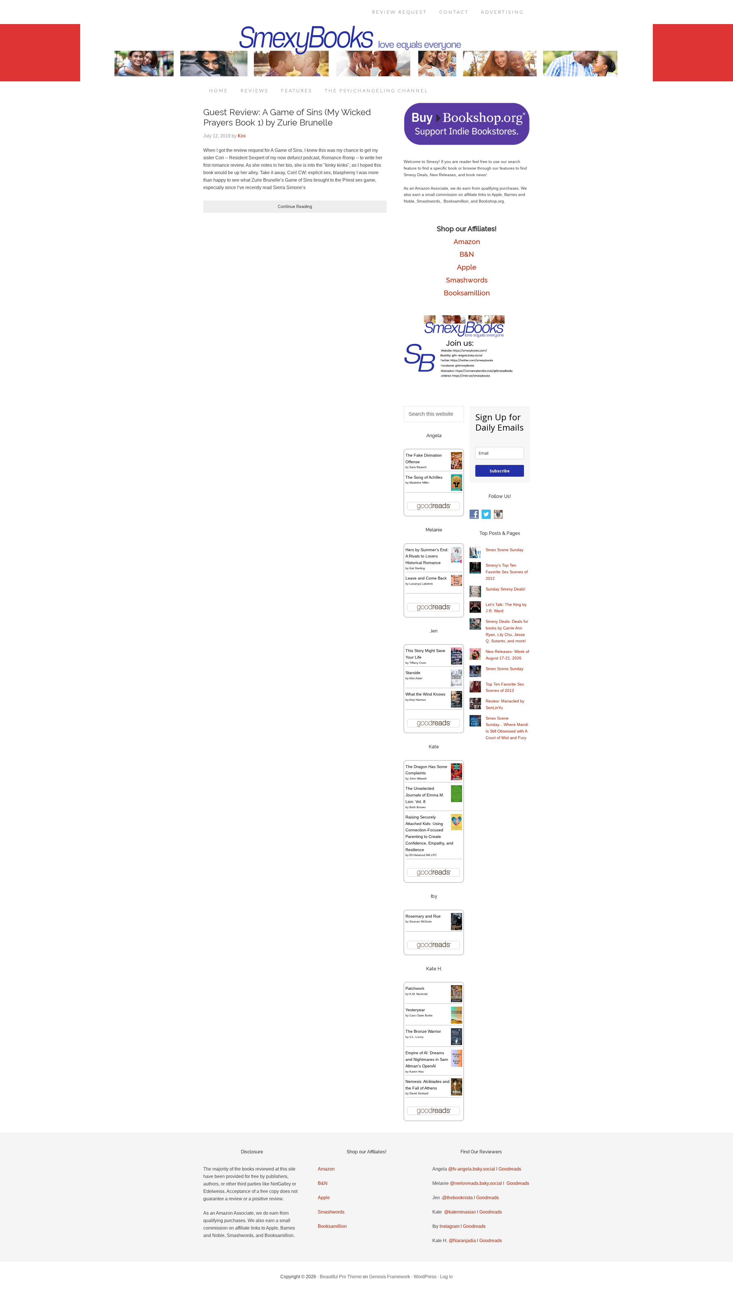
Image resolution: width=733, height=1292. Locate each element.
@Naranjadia (462, 1240)
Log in (446, 1276)
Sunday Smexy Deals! (505, 589)
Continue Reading (295, 206)
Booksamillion (467, 293)
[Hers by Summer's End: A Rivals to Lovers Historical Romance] (456, 561)
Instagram (450, 1226)
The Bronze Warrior (423, 1031)
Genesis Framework (389, 1276)
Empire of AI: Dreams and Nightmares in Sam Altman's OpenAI (426, 1059)
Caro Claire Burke (421, 1015)
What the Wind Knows (425, 694)
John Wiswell (417, 778)
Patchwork (414, 988)
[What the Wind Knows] (456, 706)
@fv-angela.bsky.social (471, 1169)
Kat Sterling (417, 568)
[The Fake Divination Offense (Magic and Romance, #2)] (456, 468)
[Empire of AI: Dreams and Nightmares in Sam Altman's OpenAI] (456, 1065)
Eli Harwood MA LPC (423, 855)
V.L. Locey (416, 1036)
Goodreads (509, 1169)
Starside (412, 672)
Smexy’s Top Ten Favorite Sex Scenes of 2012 (507, 572)
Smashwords (467, 280)
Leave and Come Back (426, 578)
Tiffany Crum (417, 662)
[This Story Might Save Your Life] (456, 663)
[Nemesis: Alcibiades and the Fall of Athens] (456, 1094)
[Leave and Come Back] (456, 584)
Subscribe (500, 471)
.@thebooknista (457, 1197)
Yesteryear (415, 1010)
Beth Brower (417, 807)
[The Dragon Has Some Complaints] (456, 778)
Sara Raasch (418, 467)
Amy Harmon (417, 699)
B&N (467, 254)
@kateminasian (460, 1211)
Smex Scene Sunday (504, 549)
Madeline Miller (419, 482)
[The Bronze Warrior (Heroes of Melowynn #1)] (456, 1043)
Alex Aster (415, 678)
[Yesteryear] (456, 1022)
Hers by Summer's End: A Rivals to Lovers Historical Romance (426, 556)
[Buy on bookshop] (467, 144)
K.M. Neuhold (418, 993)
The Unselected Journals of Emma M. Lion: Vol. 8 (424, 795)
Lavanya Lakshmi (421, 583)
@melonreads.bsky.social (476, 1183)
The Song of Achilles (423, 477)
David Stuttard (418, 1093)
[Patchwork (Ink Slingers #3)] (456, 1000)
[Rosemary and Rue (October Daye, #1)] (456, 929)
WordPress (425, 1276)
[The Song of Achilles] (456, 489)
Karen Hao (416, 1071)
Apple (466, 267)
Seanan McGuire (420, 921)
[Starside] (456, 685)
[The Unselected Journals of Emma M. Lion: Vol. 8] (456, 800)
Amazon (467, 241)
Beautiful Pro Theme (341, 1276)
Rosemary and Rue (423, 916)
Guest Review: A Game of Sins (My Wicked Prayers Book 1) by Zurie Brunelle (287, 117)
